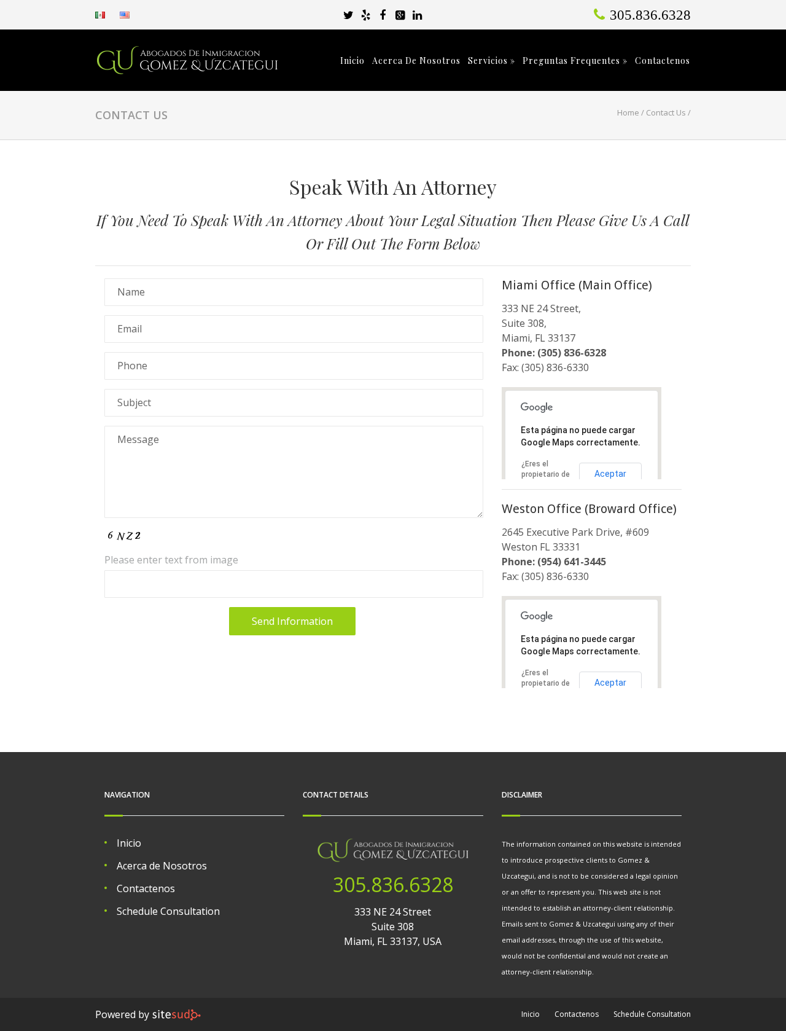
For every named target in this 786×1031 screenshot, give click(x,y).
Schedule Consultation (168, 911)
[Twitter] (348, 14)
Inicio (352, 61)
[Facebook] (382, 14)
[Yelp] (365, 14)
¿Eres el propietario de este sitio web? (548, 474)
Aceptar (610, 474)
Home (628, 112)
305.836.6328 (393, 884)
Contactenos (662, 61)
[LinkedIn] (417, 14)
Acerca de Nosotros (416, 61)
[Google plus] (399, 14)
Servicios (491, 61)
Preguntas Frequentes (575, 61)
